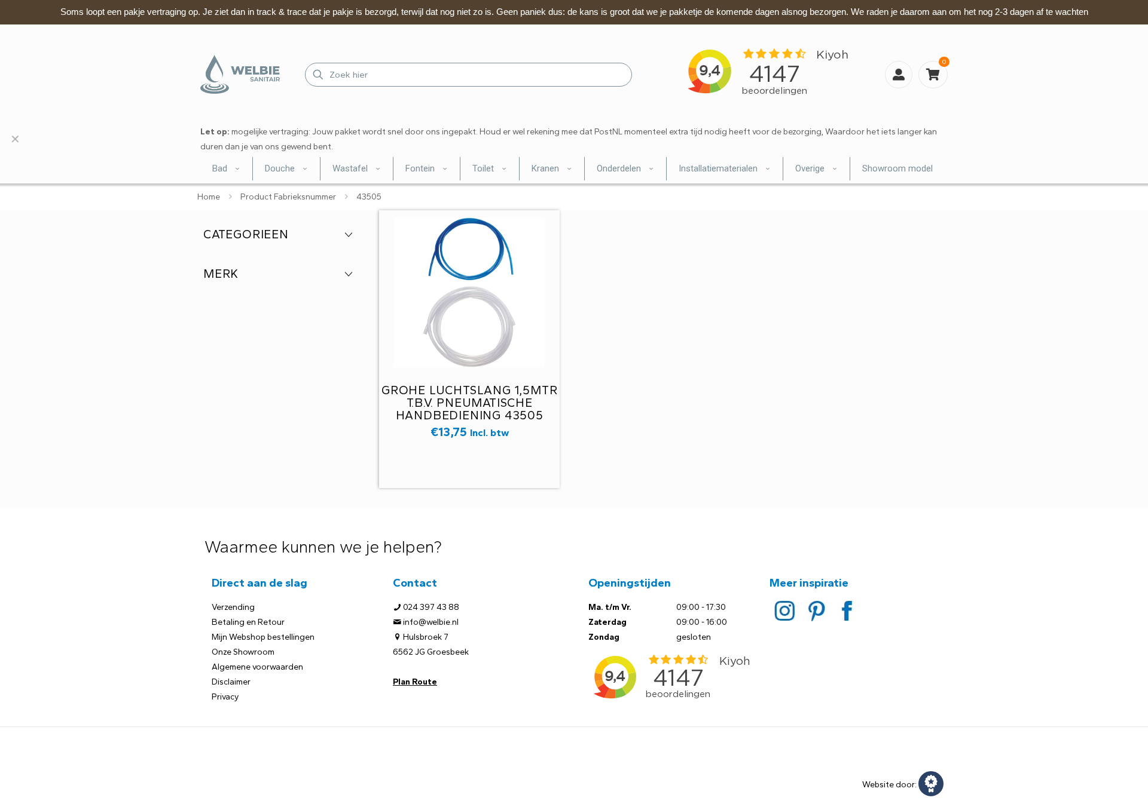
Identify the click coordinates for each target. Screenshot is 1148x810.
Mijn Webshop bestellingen (263, 637)
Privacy (225, 697)
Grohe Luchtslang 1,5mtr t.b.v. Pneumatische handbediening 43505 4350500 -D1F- (469, 409)
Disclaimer (231, 682)
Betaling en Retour (248, 622)
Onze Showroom (243, 652)
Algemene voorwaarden (257, 667)
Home (208, 197)
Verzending (233, 607)
